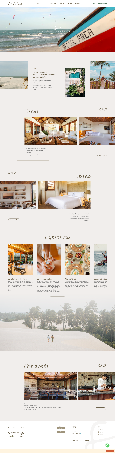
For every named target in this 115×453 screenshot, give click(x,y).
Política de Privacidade (33, 450)
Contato (77, 3)
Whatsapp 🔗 (74, 434)
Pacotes (70, 3)
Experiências (53, 3)
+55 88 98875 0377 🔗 (76, 433)
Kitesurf (62, 3)
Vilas (45, 3)
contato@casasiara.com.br (77, 427)
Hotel (38, 3)
